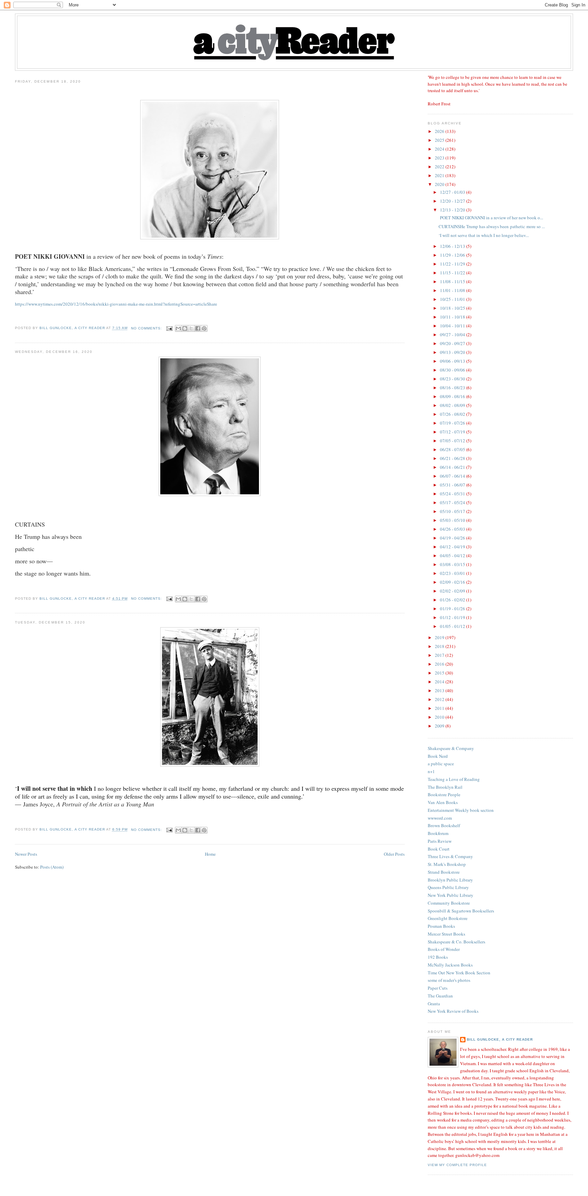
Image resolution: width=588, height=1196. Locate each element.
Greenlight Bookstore (448, 918)
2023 (440, 158)
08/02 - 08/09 (453, 405)
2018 (440, 646)
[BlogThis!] (184, 328)
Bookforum (438, 833)
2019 (440, 637)
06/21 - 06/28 (453, 458)
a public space (441, 764)
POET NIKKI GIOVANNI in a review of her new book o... (491, 218)
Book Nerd (438, 756)
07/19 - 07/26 (453, 423)
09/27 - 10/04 (453, 334)
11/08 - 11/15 (453, 281)
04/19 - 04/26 (453, 538)
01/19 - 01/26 (453, 608)
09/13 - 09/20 (453, 352)
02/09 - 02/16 (453, 582)
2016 (440, 664)
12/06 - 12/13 (453, 246)
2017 (440, 655)
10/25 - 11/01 (453, 299)
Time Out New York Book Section (459, 973)
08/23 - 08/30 (453, 379)
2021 (440, 175)
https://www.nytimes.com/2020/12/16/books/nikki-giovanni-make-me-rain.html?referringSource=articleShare (116, 304)
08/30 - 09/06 (453, 370)
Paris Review (440, 841)
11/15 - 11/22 (453, 273)
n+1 (431, 771)
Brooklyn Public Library (450, 880)
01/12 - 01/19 (453, 617)
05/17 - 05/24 (453, 502)
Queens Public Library (448, 887)
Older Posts (394, 854)
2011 (440, 708)
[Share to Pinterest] (204, 328)
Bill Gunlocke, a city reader (500, 1039)
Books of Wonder (444, 949)
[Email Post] (169, 328)
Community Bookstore (449, 903)
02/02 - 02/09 (453, 591)
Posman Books (441, 926)
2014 (440, 682)
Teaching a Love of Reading (454, 779)
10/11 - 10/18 (453, 317)
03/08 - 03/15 (453, 564)
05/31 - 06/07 (453, 485)
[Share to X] (191, 328)
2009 (440, 726)
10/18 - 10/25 (453, 308)
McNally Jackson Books (450, 965)
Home (210, 854)
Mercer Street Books (446, 934)
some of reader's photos (449, 980)
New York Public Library (450, 895)
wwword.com (440, 818)
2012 (440, 699)
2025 (440, 140)
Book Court (439, 849)
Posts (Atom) (52, 867)
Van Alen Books (443, 802)
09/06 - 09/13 (453, 361)
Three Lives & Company (450, 856)
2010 (440, 717)
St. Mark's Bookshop (447, 864)
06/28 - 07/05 (453, 449)
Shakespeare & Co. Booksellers (456, 942)
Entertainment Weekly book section (461, 810)
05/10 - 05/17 (453, 511)
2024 (440, 149)
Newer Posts (26, 854)
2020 (440, 184)
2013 (440, 690)
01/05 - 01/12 (453, 626)
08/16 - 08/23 (453, 388)
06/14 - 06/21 (453, 467)
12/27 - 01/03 (453, 192)
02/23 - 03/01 (453, 573)
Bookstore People (444, 794)
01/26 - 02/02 (453, 600)
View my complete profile (457, 1165)
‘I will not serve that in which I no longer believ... (484, 235)
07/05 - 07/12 (453, 441)
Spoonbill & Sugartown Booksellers (461, 911)
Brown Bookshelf (444, 825)
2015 (440, 673)
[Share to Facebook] (197, 328)
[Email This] (178, 328)
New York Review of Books (453, 1011)
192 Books (438, 957)
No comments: (147, 328)
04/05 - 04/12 (453, 555)
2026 (440, 131)
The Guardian (440, 996)
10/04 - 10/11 (453, 326)
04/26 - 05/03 (453, 529)
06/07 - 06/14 (453, 476)
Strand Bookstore (444, 872)
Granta (434, 1004)
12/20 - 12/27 (453, 201)
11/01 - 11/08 (453, 290)
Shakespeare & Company (451, 748)
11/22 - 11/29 (453, 264)
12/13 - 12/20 (453, 210)
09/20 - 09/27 (453, 343)
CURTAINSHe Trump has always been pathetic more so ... (492, 226)
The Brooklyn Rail (445, 787)
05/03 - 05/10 (453, 520)
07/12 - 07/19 (453, 432)
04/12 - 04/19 (453, 547)
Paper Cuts (437, 988)
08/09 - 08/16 (453, 396)
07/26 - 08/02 (453, 414)
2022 (440, 167)
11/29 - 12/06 (453, 255)
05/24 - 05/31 (453, 494)
